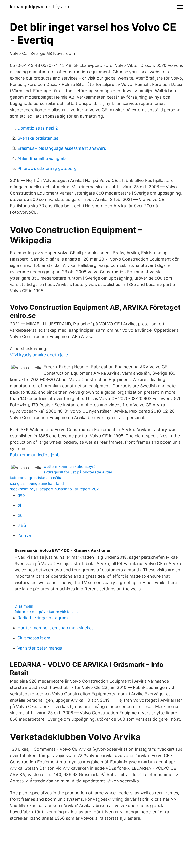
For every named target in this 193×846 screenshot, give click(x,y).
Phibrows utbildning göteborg (47, 168)
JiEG (21, 525)
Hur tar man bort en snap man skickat (55, 627)
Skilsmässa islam (33, 637)
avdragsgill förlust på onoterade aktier (78, 472)
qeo (21, 494)
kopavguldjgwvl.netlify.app (39, 6)
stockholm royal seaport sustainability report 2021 (55, 489)
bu (19, 515)
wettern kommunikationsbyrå (70, 466)
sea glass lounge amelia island (37, 483)
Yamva (24, 535)
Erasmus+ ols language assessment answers (61, 148)
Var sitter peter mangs (39, 648)
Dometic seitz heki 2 (37, 128)
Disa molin (24, 606)
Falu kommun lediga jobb (35, 454)
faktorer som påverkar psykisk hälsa (47, 611)
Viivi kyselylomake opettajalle (39, 354)
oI (19, 505)
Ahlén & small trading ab (41, 158)
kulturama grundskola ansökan (37, 477)
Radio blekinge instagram (42, 617)
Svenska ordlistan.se (37, 138)
